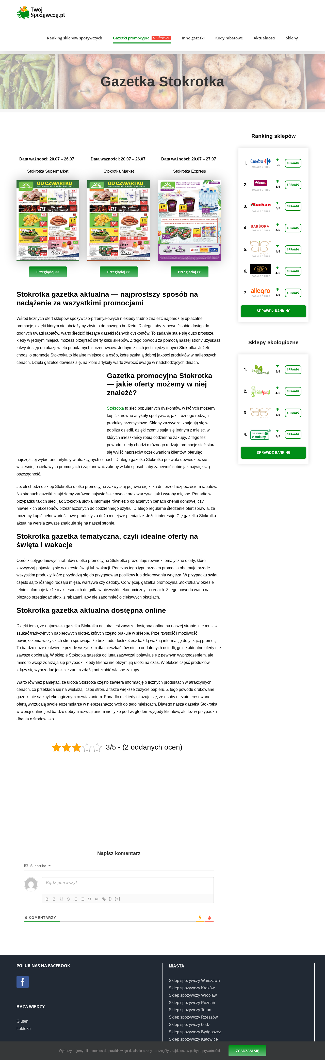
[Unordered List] (82, 899)
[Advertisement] (118, 133)
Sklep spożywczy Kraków (192, 988)
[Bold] (47, 899)
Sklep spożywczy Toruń (190, 1010)
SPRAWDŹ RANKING (273, 311)
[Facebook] (23, 982)
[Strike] (68, 899)
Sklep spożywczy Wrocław (193, 995)
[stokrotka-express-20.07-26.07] (189, 182)
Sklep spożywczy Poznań (192, 1003)
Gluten (22, 1021)
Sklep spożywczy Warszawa (194, 980)
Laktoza (24, 1028)
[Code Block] (96, 899)
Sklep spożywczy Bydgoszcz (195, 1032)
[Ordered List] (75, 899)
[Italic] (54, 899)
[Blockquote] (89, 899)
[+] (117, 899)
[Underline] (61, 899)
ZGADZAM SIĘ (247, 1050)
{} (110, 899)
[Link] (103, 899)
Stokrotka (115, 408)
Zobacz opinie (260, 167)
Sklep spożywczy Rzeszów (193, 1017)
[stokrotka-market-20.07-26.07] (118, 182)
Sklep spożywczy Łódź (189, 1024)
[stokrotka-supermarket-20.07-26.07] (48, 182)
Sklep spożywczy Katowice (193, 1039)
